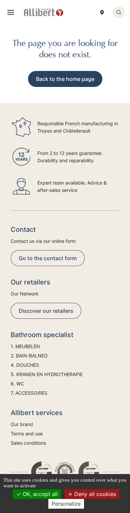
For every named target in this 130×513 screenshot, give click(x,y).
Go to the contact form (48, 258)
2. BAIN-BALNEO (29, 355)
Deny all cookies (94, 494)
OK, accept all (39, 494)
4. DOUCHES (25, 365)
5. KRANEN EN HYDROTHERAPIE (47, 374)
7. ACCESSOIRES (29, 393)
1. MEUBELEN (25, 346)
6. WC (17, 383)
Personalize (66, 503)
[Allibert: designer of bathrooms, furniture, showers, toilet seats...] (43, 12)
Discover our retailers (46, 310)
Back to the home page (65, 79)
